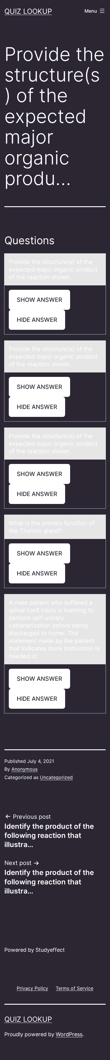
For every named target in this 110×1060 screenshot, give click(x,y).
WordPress (69, 1034)
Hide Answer (37, 319)
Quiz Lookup (28, 11)
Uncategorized (56, 777)
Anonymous (24, 769)
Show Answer (39, 299)
